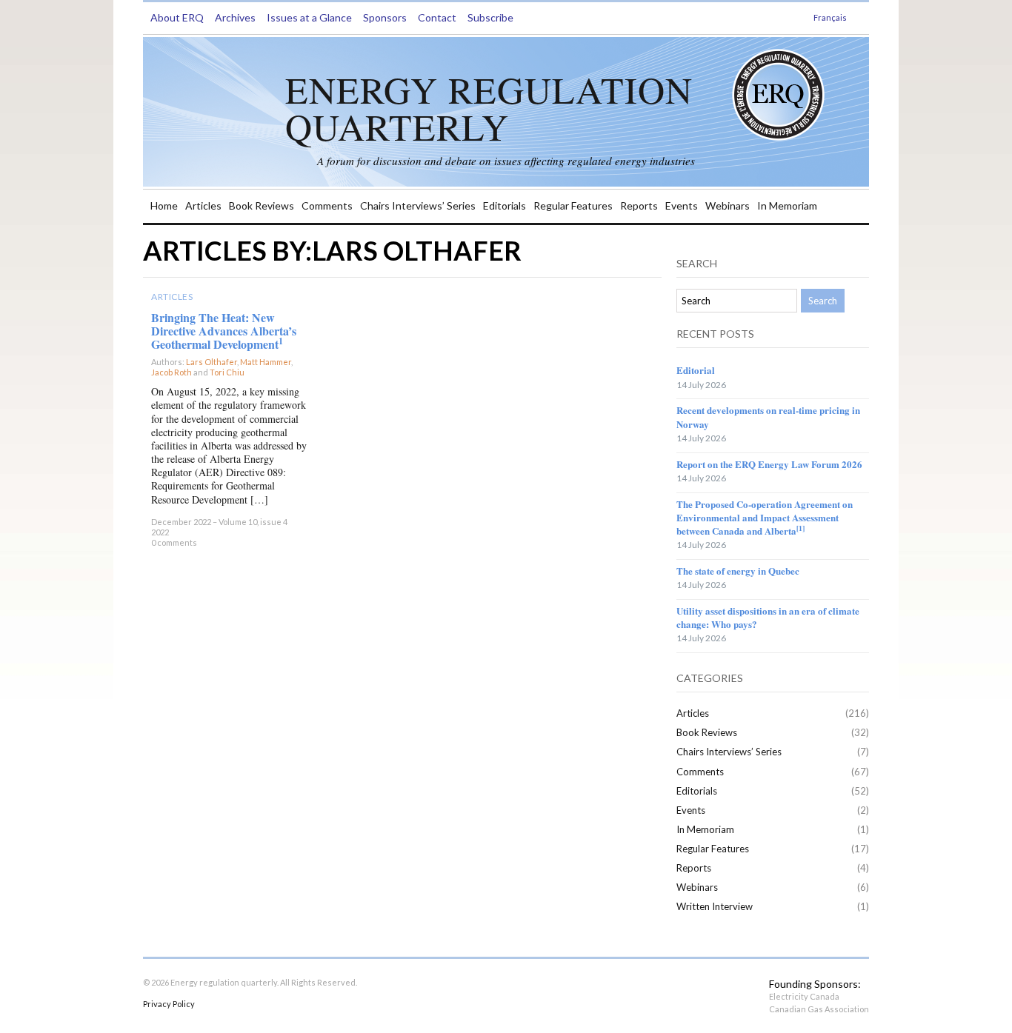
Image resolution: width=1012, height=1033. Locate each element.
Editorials (504, 205)
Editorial (695, 370)
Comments (327, 205)
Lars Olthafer (211, 362)
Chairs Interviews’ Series (418, 205)
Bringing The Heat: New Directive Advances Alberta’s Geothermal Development (223, 330)
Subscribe (490, 17)
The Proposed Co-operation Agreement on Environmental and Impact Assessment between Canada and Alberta (764, 517)
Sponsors (385, 17)
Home (164, 205)
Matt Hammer (265, 362)
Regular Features (573, 205)
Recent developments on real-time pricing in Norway (768, 416)
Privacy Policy (169, 1004)
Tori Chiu (227, 372)
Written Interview (714, 906)
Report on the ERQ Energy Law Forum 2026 (769, 464)
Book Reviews (261, 205)
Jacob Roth (171, 372)
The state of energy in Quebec (737, 571)
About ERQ (177, 17)
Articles (203, 205)
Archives (235, 17)
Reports (639, 205)
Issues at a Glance (309, 17)
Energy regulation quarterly (489, 107)
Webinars (727, 205)
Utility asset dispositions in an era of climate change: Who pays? (767, 617)
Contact (437, 17)
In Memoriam (787, 205)
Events (681, 205)
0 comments (174, 542)
